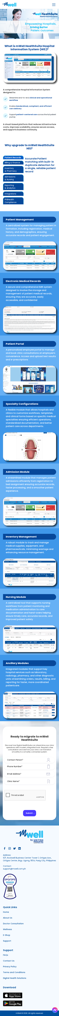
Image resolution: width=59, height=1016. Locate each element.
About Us (7, 917)
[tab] (13, 157)
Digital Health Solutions (14, 978)
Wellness (7, 929)
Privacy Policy (9, 966)
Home (6, 912)
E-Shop (6, 935)
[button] (53, 4)
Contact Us (8, 960)
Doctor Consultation (13, 923)
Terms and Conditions (14, 972)
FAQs (5, 955)
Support (7, 941)
